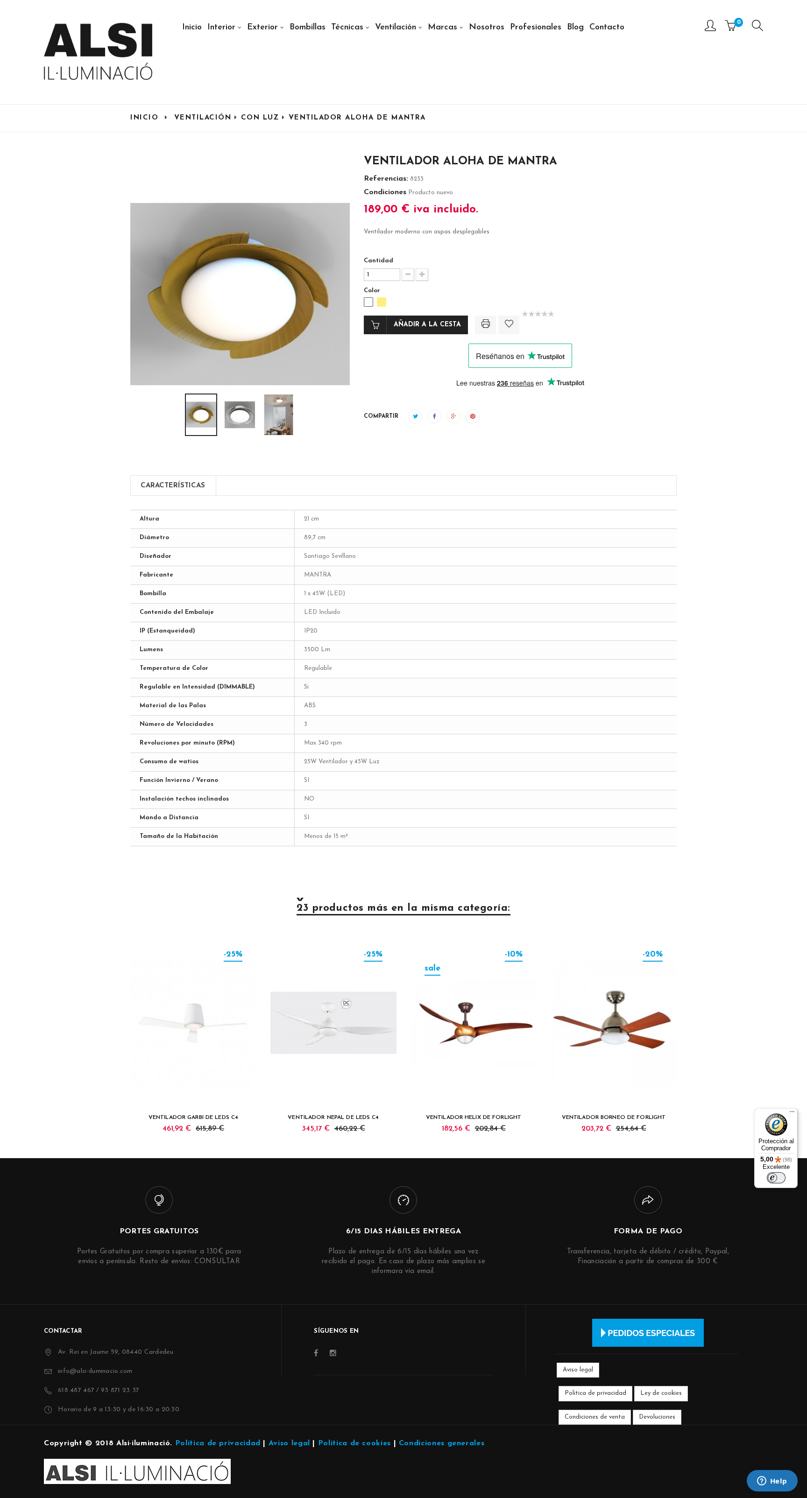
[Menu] (757, 27)
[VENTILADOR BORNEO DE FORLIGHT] (614, 1023)
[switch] (776, 1177)
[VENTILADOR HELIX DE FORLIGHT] (474, 1023)
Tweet (415, 416)
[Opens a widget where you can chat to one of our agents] (772, 1481)
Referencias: (386, 179)
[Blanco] (368, 302)
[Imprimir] (485, 325)
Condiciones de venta (595, 1417)
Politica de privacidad (595, 1393)
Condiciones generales (441, 1443)
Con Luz (260, 117)
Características (173, 485)
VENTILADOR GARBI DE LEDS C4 (193, 1117)
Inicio (144, 117)
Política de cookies (354, 1443)
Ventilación (203, 117)
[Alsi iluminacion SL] (98, 51)
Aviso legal (578, 1370)
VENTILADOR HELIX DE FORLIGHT (473, 1117)
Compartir (434, 416)
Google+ (453, 416)
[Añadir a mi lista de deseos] (508, 325)
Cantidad (378, 261)
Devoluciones (657, 1417)
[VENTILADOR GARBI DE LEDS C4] (193, 1023)
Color (373, 291)
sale (432, 968)
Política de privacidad (218, 1443)
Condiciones (385, 192)
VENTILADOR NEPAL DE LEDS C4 (333, 1117)
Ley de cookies (661, 1393)
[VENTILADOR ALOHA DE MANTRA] (185, 415)
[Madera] (381, 302)
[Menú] (792, 1113)
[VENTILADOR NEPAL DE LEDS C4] (333, 1023)
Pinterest (473, 416)
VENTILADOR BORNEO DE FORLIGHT (613, 1117)
